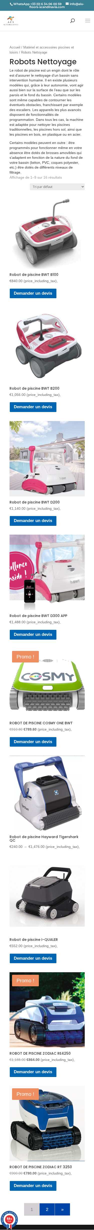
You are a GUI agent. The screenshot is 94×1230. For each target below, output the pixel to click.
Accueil (15, 47)
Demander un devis (33, 293)
